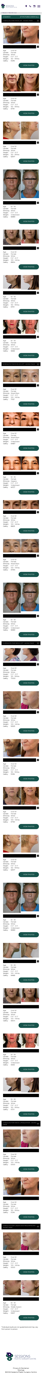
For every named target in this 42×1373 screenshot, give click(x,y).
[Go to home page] (9, 6)
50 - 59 (13, 207)
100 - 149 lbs (15, 260)
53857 (13, 1313)
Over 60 (14, 50)
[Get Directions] (26, 6)
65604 (13, 1021)
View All (34, 17)
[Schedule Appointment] (34, 6)
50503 (13, 1164)
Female (13, 53)
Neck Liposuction (22, 1123)
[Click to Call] (30, 6)
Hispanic (14, 481)
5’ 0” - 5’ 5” (14, 57)
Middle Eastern (16, 1307)
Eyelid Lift (19, 364)
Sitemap (21, 1370)
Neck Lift (19, 643)
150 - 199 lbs (15, 59)
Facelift (18, 21)
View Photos (28, 65)
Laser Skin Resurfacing (25, 1225)
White (13, 55)
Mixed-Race (15, 393)
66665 (13, 1065)
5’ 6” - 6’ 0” (14, 152)
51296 (13, 1212)
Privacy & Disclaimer (21, 1368)
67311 (13, 1109)
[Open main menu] (39, 6)
